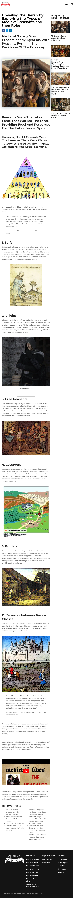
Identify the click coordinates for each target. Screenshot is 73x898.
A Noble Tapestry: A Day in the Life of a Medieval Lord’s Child (60, 91)
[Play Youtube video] (26, 771)
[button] (66, 4)
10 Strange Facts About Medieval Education (58, 38)
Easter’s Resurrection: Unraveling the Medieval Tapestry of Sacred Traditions (60, 64)
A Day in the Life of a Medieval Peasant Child (60, 115)
